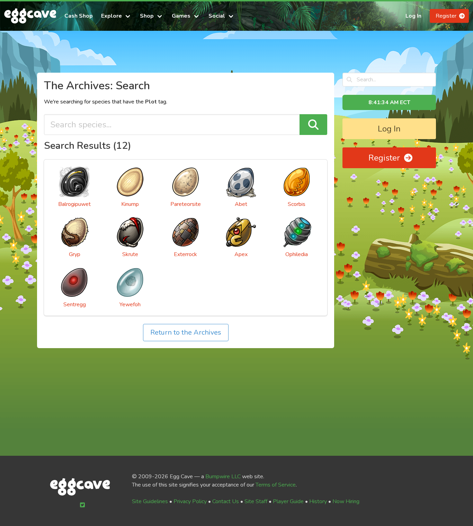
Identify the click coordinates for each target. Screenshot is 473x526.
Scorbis (296, 204)
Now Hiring (345, 501)
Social (216, 16)
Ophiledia (296, 254)
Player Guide (288, 501)
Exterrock (185, 254)
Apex (241, 254)
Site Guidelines (150, 501)
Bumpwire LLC (223, 476)
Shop (147, 16)
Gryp (74, 254)
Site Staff (255, 501)
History (318, 501)
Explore (111, 16)
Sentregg (74, 304)
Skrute (130, 254)
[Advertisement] (236, 54)
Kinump (130, 204)
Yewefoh (130, 304)
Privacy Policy (190, 501)
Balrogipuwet (74, 204)
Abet (241, 204)
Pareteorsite (185, 204)
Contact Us (225, 501)
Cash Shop (78, 16)
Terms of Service (276, 485)
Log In (413, 16)
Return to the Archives (185, 332)
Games (181, 16)
